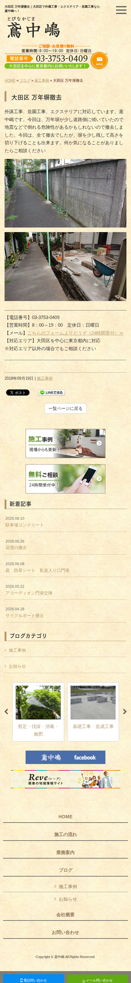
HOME (10, 80)
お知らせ (17, 666)
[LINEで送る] (51, 392)
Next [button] (125, 712)
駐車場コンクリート (24, 521)
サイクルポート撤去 (24, 612)
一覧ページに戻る (65, 408)
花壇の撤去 (16, 544)
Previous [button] (6, 712)
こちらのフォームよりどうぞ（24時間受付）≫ (75, 332)
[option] (38, 711)
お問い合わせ (65, 932)
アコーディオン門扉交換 (28, 589)
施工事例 (41, 80)
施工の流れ (65, 834)
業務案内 (65, 852)
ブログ (24, 80)
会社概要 (65, 914)
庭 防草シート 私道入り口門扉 (37, 567)
